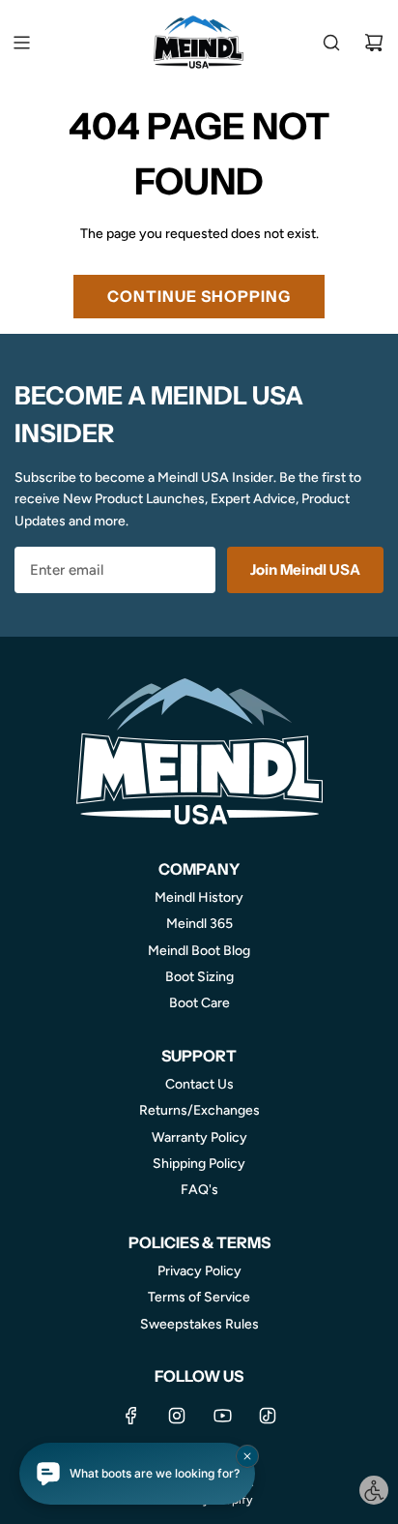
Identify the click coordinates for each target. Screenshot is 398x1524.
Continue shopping (199, 296)
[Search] (331, 42)
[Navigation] (21, 42)
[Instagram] (177, 1415)
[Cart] (374, 42)
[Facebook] (131, 1415)
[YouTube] (222, 1415)
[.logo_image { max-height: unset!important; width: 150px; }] (199, 42)
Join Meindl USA (305, 569)
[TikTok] (267, 1415)
